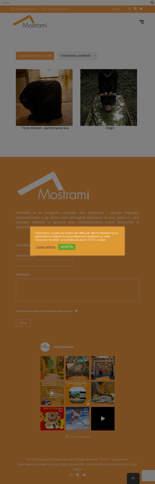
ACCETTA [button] (67, 246)
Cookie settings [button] (45, 247)
